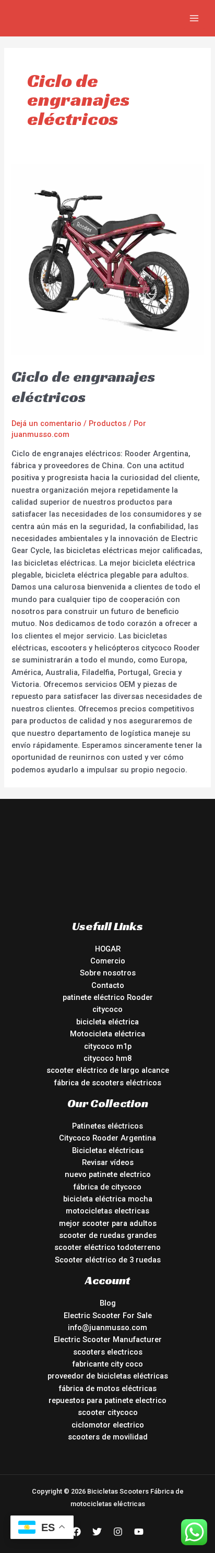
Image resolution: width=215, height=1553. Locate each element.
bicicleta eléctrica (107, 1021)
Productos (107, 423)
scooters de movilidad (108, 1437)
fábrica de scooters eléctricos (107, 1082)
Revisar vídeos (108, 1162)
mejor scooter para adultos (108, 1223)
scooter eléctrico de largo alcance (107, 1070)
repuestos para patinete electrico (107, 1400)
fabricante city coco (108, 1364)
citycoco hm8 (107, 1058)
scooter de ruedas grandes (108, 1235)
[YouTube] (139, 1531)
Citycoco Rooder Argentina (107, 1138)
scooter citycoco (108, 1412)
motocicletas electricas (107, 1211)
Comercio (107, 961)
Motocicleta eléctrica (107, 1033)
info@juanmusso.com (107, 1327)
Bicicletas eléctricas (108, 1150)
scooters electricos (107, 1352)
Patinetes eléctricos (107, 1126)
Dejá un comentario (46, 423)
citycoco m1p (108, 1046)
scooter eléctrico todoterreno (107, 1247)
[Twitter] (97, 1531)
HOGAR (108, 949)
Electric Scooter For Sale (108, 1315)
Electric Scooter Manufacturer (108, 1339)
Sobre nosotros (108, 973)
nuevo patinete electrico (108, 1174)
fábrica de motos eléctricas (108, 1388)
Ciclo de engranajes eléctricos (83, 387)
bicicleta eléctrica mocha (107, 1199)
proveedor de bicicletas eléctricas (107, 1376)
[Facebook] (76, 1531)
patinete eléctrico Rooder (108, 997)
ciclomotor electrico (107, 1425)
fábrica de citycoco (107, 1187)
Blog (108, 1303)
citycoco (107, 1009)
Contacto (107, 985)
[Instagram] (118, 1531)
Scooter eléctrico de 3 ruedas (108, 1259)
